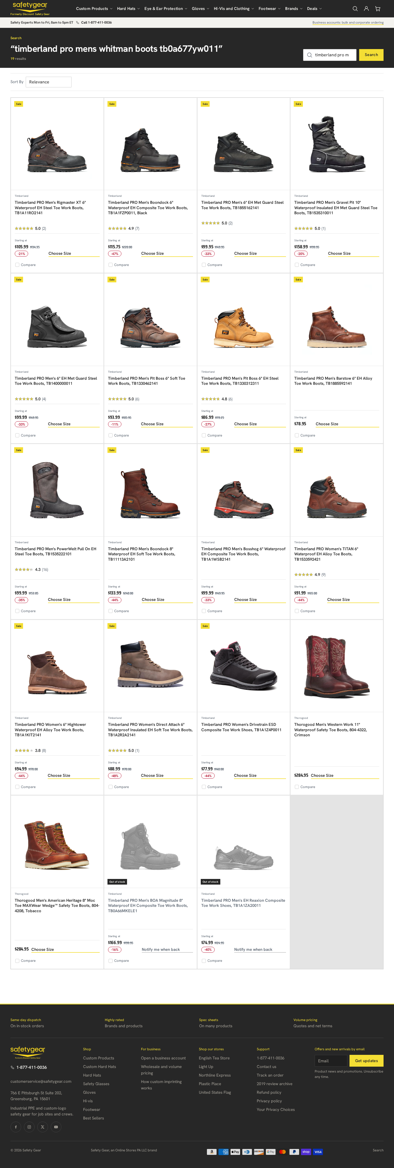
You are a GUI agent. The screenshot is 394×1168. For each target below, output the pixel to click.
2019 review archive (274, 1083)
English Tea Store (214, 1058)
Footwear (267, 8)
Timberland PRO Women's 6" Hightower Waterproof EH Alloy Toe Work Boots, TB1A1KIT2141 (50, 730)
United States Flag (215, 1092)
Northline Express (215, 1075)
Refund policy (269, 1092)
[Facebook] (15, 1127)
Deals (312, 8)
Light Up (206, 1066)
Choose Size (60, 253)
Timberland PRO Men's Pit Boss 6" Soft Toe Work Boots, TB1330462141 (146, 381)
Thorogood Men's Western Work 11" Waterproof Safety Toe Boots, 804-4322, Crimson (330, 730)
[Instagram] (29, 1127)
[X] (42, 1127)
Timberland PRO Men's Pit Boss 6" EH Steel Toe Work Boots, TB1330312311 (239, 381)
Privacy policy (269, 1101)
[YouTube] (56, 1127)
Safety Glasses (96, 1083)
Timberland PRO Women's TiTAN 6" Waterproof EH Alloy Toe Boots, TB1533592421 (326, 554)
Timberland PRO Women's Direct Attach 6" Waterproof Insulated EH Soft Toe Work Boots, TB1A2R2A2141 (150, 730)
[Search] (355, 8)
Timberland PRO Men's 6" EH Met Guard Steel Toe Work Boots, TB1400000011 (56, 381)
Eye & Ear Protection (163, 8)
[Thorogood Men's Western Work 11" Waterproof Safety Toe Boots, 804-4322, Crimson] (337, 666)
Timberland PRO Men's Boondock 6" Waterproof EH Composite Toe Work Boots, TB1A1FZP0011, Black (148, 208)
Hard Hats (126, 8)
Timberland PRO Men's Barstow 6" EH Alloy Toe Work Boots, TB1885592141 (333, 381)
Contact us (266, 1066)
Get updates (366, 1060)
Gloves (198, 8)
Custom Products (92, 8)
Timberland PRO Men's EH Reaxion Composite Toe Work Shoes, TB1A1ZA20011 (243, 903)
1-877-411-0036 (31, 1067)
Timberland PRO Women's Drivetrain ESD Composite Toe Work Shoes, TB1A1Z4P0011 (241, 727)
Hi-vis (88, 1101)
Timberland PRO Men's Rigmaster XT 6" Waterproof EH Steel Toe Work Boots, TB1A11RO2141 (50, 208)
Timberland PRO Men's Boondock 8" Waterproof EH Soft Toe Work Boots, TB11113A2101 (141, 554)
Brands (291, 8)
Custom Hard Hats (99, 1066)
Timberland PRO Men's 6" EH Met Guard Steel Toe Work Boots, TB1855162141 (242, 205)
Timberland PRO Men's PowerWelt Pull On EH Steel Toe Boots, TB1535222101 (55, 551)
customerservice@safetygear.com (40, 1081)
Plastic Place (210, 1083)
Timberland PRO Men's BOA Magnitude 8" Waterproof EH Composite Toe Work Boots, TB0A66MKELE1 (148, 906)
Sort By (17, 81)
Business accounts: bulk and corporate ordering (348, 22)
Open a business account (163, 1058)
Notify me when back (161, 949)
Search (371, 54)
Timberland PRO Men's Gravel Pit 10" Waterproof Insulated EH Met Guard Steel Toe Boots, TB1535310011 (335, 208)
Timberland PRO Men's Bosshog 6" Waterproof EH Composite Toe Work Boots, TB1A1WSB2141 (243, 554)
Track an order (270, 1075)
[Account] (366, 8)
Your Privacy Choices (276, 1109)
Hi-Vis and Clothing (232, 8)
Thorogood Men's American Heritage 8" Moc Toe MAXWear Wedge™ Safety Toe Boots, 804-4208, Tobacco (57, 906)
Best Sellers (93, 1118)
